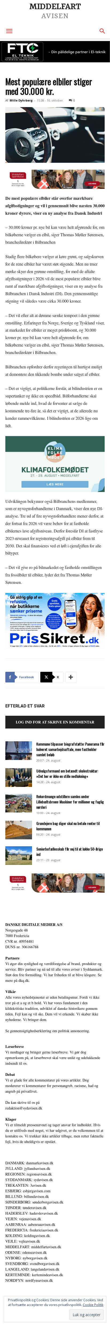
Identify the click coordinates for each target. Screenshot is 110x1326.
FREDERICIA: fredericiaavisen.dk (31, 1230)
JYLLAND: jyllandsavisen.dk (27, 1168)
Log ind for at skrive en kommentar (55, 722)
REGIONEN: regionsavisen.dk (28, 1174)
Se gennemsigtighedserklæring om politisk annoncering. (47, 1030)
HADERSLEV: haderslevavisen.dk (31, 1213)
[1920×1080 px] (55, 464)
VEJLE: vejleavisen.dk (22, 1241)
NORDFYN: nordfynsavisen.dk (29, 1280)
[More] (71, 677)
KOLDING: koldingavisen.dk (27, 1235)
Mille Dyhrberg (21, 100)
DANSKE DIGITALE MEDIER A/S (33, 924)
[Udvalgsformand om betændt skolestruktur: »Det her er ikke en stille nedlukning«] (18, 777)
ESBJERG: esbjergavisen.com (27, 1190)
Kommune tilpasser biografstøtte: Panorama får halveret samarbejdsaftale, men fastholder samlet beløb (70, 749)
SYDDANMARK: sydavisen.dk (29, 1179)
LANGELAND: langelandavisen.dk (32, 1269)
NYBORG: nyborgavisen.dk (26, 1257)
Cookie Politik (93, 1305)
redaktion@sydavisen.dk (23, 1108)
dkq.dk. (24, 980)
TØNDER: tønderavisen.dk (25, 1207)
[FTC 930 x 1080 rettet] (55, 51)
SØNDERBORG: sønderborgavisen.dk (34, 1202)
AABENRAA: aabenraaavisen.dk (30, 1224)
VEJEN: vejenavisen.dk (23, 1218)
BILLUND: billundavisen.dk (27, 1196)
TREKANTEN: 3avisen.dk (25, 1185)
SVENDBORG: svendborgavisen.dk (32, 1263)
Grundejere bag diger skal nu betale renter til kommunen (68, 825)
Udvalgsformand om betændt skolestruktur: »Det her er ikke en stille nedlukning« (67, 773)
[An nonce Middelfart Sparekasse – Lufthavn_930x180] (55, 179)
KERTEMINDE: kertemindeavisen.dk (34, 1274)
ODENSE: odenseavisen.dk (26, 1252)
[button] (9, 31)
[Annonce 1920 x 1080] (55, 621)
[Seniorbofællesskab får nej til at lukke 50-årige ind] (18, 855)
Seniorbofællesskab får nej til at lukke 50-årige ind (69, 851)
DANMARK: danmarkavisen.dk (29, 1162)
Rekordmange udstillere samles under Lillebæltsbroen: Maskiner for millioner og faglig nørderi (70, 802)
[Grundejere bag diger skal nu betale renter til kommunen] (18, 830)
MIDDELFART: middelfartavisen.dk (33, 1246)
